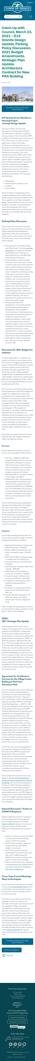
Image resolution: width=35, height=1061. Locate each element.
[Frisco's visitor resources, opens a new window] (17, 1038)
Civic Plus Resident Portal (18, 887)
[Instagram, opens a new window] (20, 1045)
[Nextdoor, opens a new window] (24, 1045)
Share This (10, 955)
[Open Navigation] (30, 16)
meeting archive (12, 930)
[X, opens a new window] (15, 1045)
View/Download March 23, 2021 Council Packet (17, 108)
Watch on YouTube (10, 950)
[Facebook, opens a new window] (11, 1045)
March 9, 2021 (7, 824)
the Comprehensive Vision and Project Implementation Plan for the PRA (17, 780)
